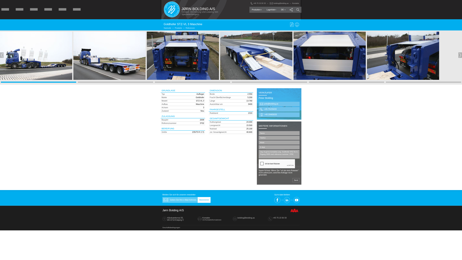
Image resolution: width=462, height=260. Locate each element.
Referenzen (190, 28)
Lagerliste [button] (271, 10)
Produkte (178, 28)
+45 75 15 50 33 (259, 3)
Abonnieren (204, 200)
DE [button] (282, 10)
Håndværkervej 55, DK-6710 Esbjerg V (175, 219)
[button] (291, 10)
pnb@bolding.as (271, 104)
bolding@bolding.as (281, 3)
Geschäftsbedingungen (171, 227)
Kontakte (295, 3)
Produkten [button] (256, 10)
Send (296, 180)
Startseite (167, 28)
